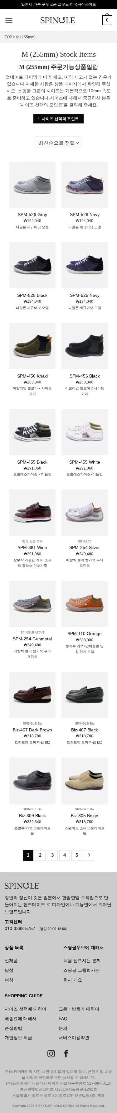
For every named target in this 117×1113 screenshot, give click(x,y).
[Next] (89, 855)
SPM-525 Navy (85, 295)
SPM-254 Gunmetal (32, 639)
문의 (63, 1028)
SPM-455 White (84, 462)
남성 (9, 970)
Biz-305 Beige (84, 815)
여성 (9, 979)
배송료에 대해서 (21, 1018)
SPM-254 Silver (84, 547)
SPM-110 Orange (84, 633)
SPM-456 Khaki (32, 376)
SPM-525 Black (32, 295)
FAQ (63, 1018)
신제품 (11, 960)
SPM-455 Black (32, 462)
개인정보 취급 (18, 1037)
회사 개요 (72, 979)
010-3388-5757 (21, 928)
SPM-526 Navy (85, 214)
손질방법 (13, 1028)
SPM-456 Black (85, 376)
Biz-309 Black (32, 815)
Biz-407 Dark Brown (32, 730)
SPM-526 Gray (32, 214)
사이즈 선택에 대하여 (25, 1008)
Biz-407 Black (84, 730)
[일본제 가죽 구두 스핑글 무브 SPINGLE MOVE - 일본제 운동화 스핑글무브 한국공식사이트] (58, 20)
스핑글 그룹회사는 (81, 970)
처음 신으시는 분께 (82, 960)
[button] (9, 20)
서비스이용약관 (74, 1037)
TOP (8, 37)
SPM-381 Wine (32, 547)
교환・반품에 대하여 (79, 1008)
